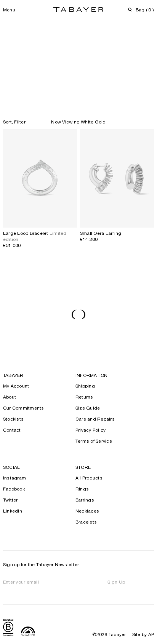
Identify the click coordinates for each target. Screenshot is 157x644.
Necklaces (87, 511)
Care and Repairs (95, 419)
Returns (84, 397)
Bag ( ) (145, 10)
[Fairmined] (28, 632)
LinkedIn (12, 511)
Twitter (10, 500)
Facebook (14, 489)
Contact (12, 430)
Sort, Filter (14, 122)
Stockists (13, 419)
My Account (16, 386)
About (9, 397)
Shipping (85, 386)
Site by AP (143, 635)
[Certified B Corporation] (8, 628)
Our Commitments (23, 408)
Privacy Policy (90, 430)
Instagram (14, 478)
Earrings (84, 500)
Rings (82, 489)
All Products (89, 478)
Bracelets (86, 522)
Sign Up (116, 582)
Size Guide (87, 408)
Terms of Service (93, 441)
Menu (9, 10)
